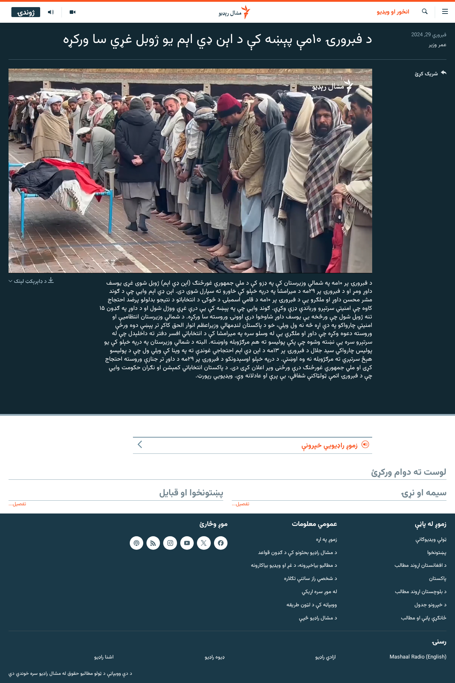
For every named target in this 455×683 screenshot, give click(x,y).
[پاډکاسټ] (136, 543)
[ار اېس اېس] (153, 543)
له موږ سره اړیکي (319, 592)
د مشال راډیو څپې (318, 618)
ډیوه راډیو (214, 657)
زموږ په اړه (326, 540)
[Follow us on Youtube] (187, 543)
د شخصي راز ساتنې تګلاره (310, 579)
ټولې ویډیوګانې (431, 540)
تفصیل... (240, 504)
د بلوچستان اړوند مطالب (420, 592)
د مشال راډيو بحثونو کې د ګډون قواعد (297, 553)
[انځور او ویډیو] (72, 12)
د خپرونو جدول (430, 605)
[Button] (430, 75)
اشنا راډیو (103, 657)
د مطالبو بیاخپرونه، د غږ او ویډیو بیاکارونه (294, 566)
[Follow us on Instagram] (170, 543)
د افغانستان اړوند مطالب (420, 566)
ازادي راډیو (325, 657)
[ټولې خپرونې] (50, 12)
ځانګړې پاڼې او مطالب (423, 618)
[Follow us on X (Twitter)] (203, 543)
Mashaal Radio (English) (418, 657)
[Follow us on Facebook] (221, 543)
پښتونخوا (436, 553)
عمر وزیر (437, 45)
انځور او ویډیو (393, 12)
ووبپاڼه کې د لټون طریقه (312, 605)
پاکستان (437, 579)
